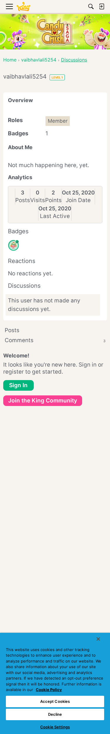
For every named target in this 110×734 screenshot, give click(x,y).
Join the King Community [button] (42, 400)
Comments (55, 340)
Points (53, 200)
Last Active (55, 216)
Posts (22, 200)
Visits (37, 200)
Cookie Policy (49, 689)
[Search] (91, 6)
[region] (55, 683)
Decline (55, 714)
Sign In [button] (18, 385)
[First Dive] (13, 245)
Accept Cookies (55, 701)
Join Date (78, 200)
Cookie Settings (55, 727)
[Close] (98, 639)
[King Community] (23, 6)
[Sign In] (101, 6)
